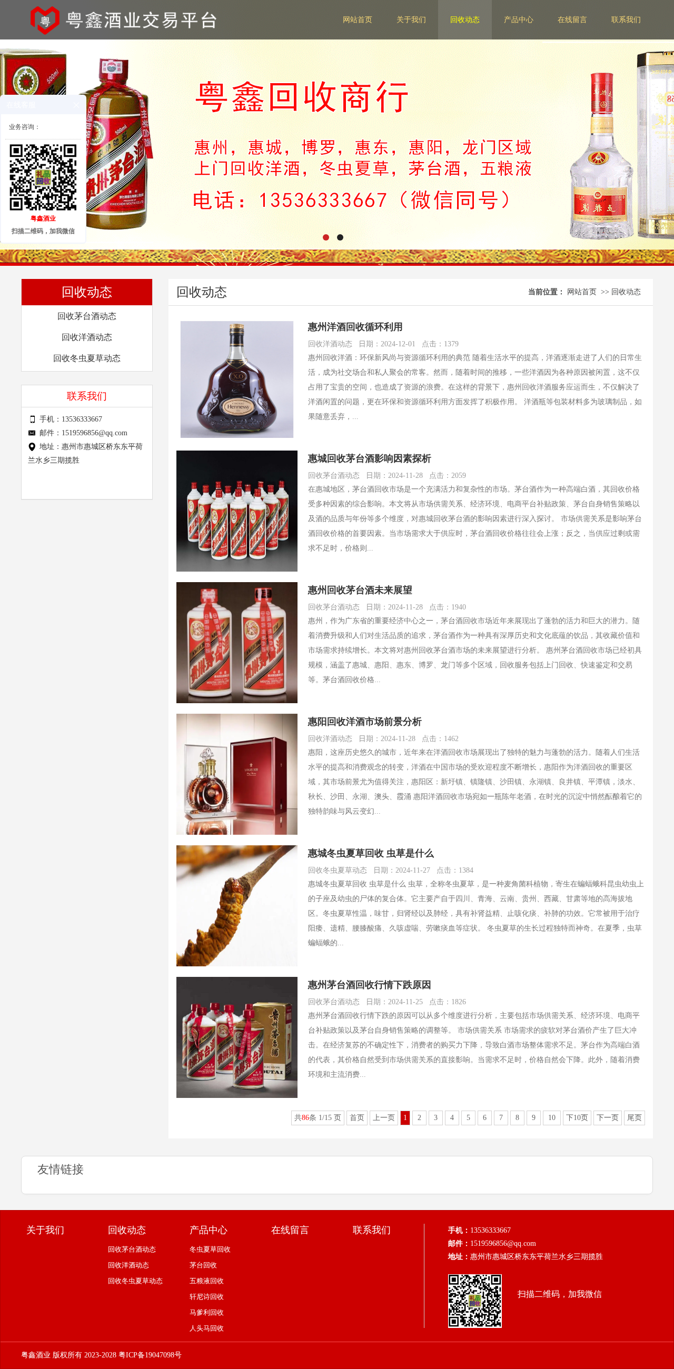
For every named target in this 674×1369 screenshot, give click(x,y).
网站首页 (357, 20)
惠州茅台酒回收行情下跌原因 (369, 985)
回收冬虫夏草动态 (87, 358)
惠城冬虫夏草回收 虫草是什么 (371, 853)
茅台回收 (203, 1265)
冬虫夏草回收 (210, 1249)
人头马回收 (207, 1328)
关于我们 (411, 20)
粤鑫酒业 (36, 1355)
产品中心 (518, 20)
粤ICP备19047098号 (150, 1355)
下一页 (608, 1118)
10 (552, 1118)
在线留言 (572, 20)
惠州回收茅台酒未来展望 (360, 590)
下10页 (577, 1118)
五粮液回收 (207, 1281)
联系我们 (626, 20)
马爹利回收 (207, 1312)
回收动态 (465, 20)
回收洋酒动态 (87, 337)
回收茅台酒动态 (86, 316)
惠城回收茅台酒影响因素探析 (369, 458)
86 (305, 1118)
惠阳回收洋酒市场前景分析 (365, 721)
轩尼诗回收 (207, 1297)
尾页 (634, 1118)
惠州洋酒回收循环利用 (355, 327)
